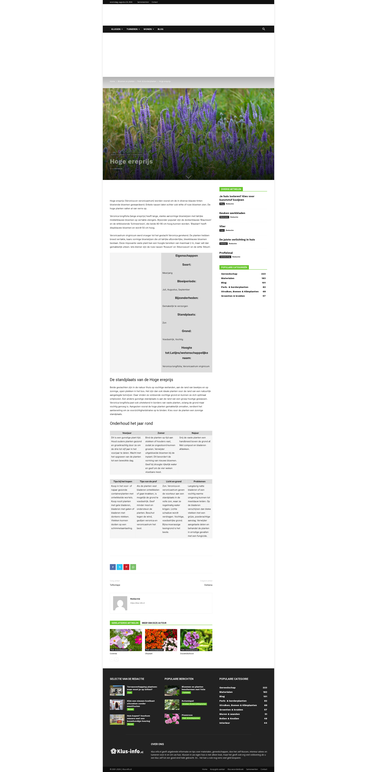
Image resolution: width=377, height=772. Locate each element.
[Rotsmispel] (172, 705)
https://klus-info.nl (137, 603)
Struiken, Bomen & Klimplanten (194, 704)
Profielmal (226, 252)
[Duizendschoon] (196, 640)
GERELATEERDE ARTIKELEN (125, 623)
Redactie (118, 168)
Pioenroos (187, 715)
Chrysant (148, 653)
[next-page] (116, 659)
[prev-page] (112, 659)
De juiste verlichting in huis (237, 239)
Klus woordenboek (235, 769)
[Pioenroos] (172, 719)
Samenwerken (143, 2)
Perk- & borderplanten (146, 81)
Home (112, 81)
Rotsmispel (188, 701)
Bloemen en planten (126, 81)
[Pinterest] (126, 567)
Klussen (115, 29)
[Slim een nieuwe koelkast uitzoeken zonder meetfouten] (117, 705)
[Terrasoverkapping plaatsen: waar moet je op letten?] (117, 690)
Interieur (223, 244)
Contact (155, 2)
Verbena (208, 585)
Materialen (224, 217)
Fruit (222, 230)
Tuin (129, 692)
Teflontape (115, 585)
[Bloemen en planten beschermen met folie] (172, 690)
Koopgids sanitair (217, 769)
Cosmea (113, 653)
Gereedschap (225, 257)
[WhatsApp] (133, 567)
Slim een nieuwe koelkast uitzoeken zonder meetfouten (141, 703)
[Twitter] (120, 567)
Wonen (148, 29)
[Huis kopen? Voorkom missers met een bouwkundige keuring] (117, 719)
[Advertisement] (213, 14)
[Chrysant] (161, 640)
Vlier (222, 226)
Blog (160, 29)
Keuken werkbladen (232, 213)
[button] (263, 29)
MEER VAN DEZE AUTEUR (154, 623)
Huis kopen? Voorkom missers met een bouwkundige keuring (138, 718)
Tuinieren (132, 29)
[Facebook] (113, 567)
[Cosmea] (126, 640)
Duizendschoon (187, 653)
